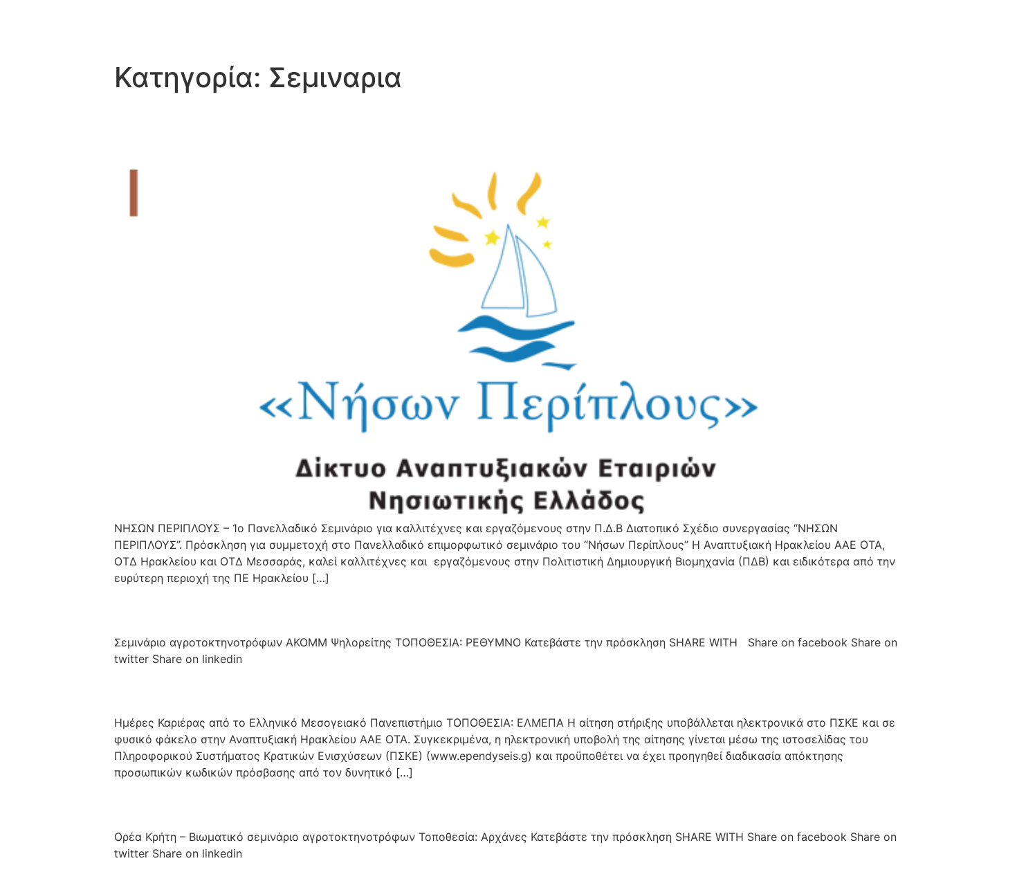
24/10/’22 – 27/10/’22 (226, 803)
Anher (154, 27)
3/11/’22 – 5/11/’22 (208, 689)
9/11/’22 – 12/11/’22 (213, 608)
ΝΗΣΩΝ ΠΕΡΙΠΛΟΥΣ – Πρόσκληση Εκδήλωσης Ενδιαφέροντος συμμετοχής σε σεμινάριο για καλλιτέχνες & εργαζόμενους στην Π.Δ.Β (491, 131)
